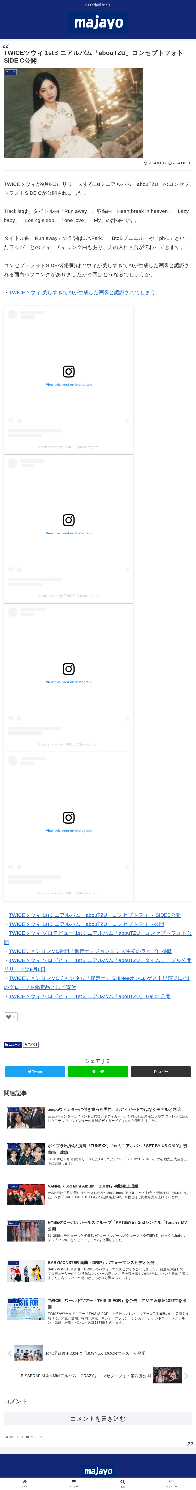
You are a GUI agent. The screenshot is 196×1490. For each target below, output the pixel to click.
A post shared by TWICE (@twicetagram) (69, 447)
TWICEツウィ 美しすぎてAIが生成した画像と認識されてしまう (82, 292)
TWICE (32, 1044)
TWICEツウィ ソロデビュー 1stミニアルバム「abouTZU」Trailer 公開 (90, 996)
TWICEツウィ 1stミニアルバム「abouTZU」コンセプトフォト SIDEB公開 (95, 915)
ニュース (15, 1044)
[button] (181, 818)
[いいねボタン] (8, 1017)
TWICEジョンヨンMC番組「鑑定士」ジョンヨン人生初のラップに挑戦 (90, 951)
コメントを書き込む (98, 1418)
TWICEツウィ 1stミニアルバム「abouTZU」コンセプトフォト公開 (86, 924)
